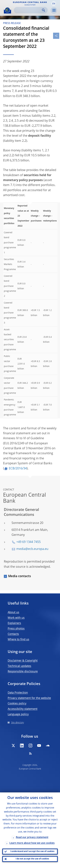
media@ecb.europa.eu (32, 549)
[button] (53, 3)
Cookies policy (17, 703)
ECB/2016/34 (18, 468)
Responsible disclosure (23, 671)
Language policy (18, 714)
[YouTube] (39, 745)
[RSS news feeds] (30, 753)
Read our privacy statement (32, 837)
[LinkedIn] (22, 745)
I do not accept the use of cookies (32, 859)
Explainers (14, 623)
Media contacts (19, 576)
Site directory (17, 723)
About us (13, 612)
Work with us (16, 617)
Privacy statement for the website (29, 698)
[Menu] (54, 10)
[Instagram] (30, 745)
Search (43, 10)
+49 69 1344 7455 (28, 542)
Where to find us (18, 639)
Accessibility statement (22, 709)
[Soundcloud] (47, 745)
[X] (13, 745)
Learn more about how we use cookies (32, 843)
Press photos (16, 628)
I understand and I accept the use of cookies (32, 851)
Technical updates (19, 666)
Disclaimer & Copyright (23, 660)
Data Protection (18, 692)
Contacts (13, 634)
